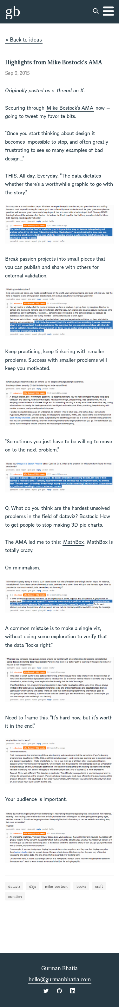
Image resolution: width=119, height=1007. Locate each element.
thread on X (70, 90)
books (81, 886)
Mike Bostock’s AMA (70, 107)
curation (15, 896)
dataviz (14, 886)
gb (12, 11)
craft (99, 886)
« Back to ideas (24, 39)
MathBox (73, 541)
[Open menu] (108, 11)
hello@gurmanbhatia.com (60, 979)
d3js (32, 886)
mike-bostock (56, 886)
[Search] (95, 11)
